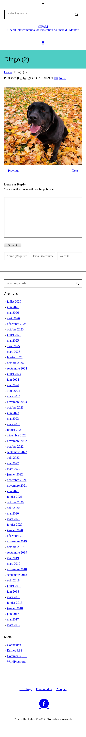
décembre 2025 (16, 323)
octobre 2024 (15, 363)
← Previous (11, 170)
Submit (12, 245)
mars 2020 (13, 519)
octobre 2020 (15, 502)
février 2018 (14, 602)
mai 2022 (13, 463)
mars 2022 (13, 468)
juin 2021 (13, 491)
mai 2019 (13, 558)
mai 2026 (13, 312)
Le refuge (26, 689)
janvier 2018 (15, 608)
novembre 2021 (17, 485)
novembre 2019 (17, 541)
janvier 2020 (15, 530)
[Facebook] (44, 704)
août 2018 (13, 580)
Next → (77, 170)
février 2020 (14, 524)
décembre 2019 (16, 535)
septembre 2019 (17, 552)
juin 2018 (13, 591)
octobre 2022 (15, 446)
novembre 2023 (17, 402)
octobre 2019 (15, 547)
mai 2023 (13, 418)
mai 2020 (13, 513)
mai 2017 (13, 619)
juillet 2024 (14, 374)
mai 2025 (13, 340)
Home (8, 72)
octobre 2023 (15, 407)
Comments (17, 656)
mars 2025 (13, 351)
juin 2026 (13, 307)
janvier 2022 (15, 474)
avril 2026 (13, 318)
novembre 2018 (17, 569)
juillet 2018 (14, 586)
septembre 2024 (17, 368)
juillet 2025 (14, 335)
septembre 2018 (17, 574)
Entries (14, 650)
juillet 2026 (14, 301)
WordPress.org (16, 661)
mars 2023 (13, 424)
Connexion (14, 645)
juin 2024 (13, 379)
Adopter (61, 689)
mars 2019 (13, 563)
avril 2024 (13, 390)
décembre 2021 (16, 480)
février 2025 (14, 357)
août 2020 (13, 508)
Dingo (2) (60, 78)
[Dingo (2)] (43, 126)
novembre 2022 (17, 441)
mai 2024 (13, 385)
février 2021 (14, 496)
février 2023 (14, 429)
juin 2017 (13, 613)
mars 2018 (13, 597)
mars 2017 (13, 625)
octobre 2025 (15, 329)
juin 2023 (13, 413)
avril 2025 (13, 346)
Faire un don (44, 689)
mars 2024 (13, 396)
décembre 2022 (16, 435)
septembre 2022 (17, 452)
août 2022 (13, 457)
